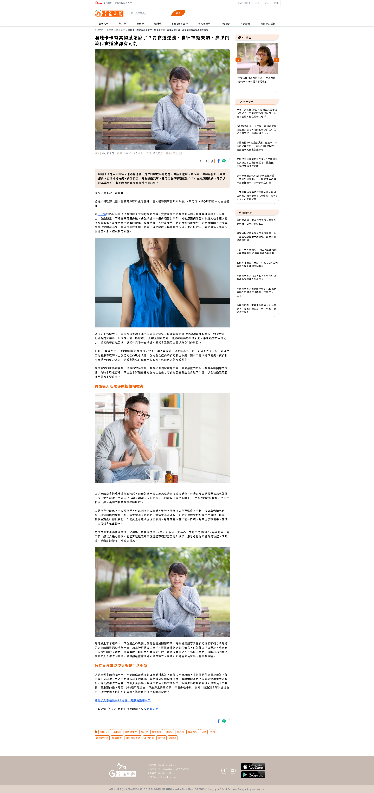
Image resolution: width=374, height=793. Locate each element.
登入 (267, 2)
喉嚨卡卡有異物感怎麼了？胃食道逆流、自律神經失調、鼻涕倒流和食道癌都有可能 (168, 30)
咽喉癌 (172, 738)
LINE (257, 2)
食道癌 (161, 738)
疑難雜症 (120, 30)
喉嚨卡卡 (105, 732)
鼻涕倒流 (149, 738)
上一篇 (102, 214)
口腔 (203, 732)
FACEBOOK (244, 2)
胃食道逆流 (102, 738)
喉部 (212, 732)
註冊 (276, 2)
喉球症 (144, 732)
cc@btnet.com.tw (167, 776)
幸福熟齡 (99, 30)
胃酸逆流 (117, 738)
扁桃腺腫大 (131, 732)
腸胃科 (169, 732)
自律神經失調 (133, 738)
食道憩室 (157, 732)
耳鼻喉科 (193, 732)
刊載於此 (152, 709)
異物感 (117, 732)
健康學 (110, 30)
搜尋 (178, 13)
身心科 (180, 732)
